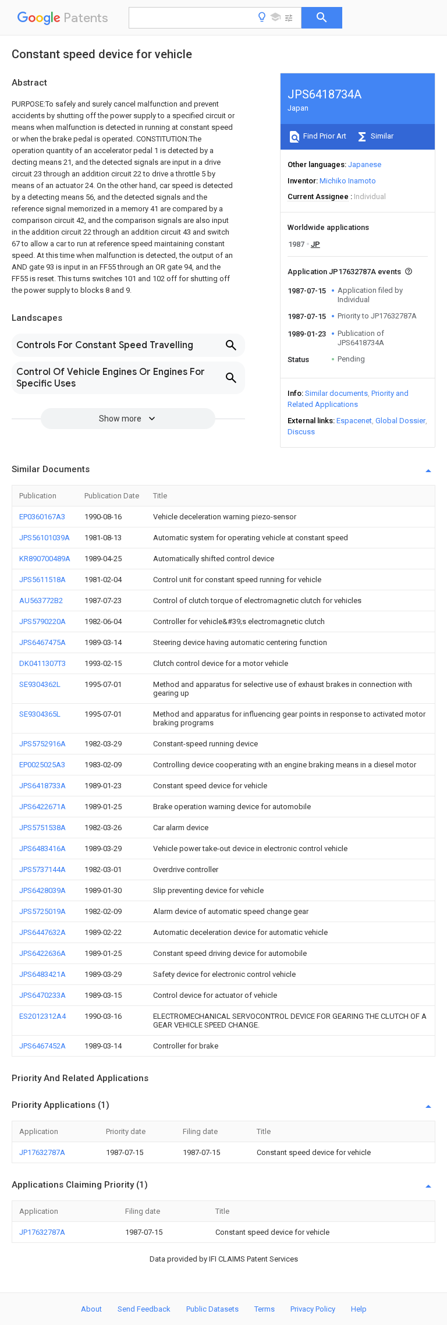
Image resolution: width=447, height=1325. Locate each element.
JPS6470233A (42, 995)
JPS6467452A (42, 1045)
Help (359, 1309)
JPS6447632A (42, 932)
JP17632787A (42, 1152)
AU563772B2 (41, 600)
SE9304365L (40, 714)
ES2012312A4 (42, 1016)
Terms (264, 1309)
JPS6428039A (42, 890)
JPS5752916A (42, 743)
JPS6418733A (42, 785)
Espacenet (354, 420)
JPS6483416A (42, 848)
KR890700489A (44, 558)
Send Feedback (144, 1309)
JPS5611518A (42, 579)
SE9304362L (40, 684)
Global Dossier (400, 420)
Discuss (301, 431)
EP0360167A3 (42, 516)
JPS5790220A (42, 621)
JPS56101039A (44, 537)
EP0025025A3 (42, 764)
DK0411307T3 (42, 663)
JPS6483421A (42, 974)
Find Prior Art (323, 136)
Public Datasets (212, 1309)
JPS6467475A (42, 642)
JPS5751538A (42, 827)
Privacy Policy (312, 1309)
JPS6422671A (42, 806)
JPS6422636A (42, 953)
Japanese (364, 164)
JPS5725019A (42, 911)
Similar (381, 136)
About (91, 1309)
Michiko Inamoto (348, 180)
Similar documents (336, 393)
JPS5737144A (42, 869)
